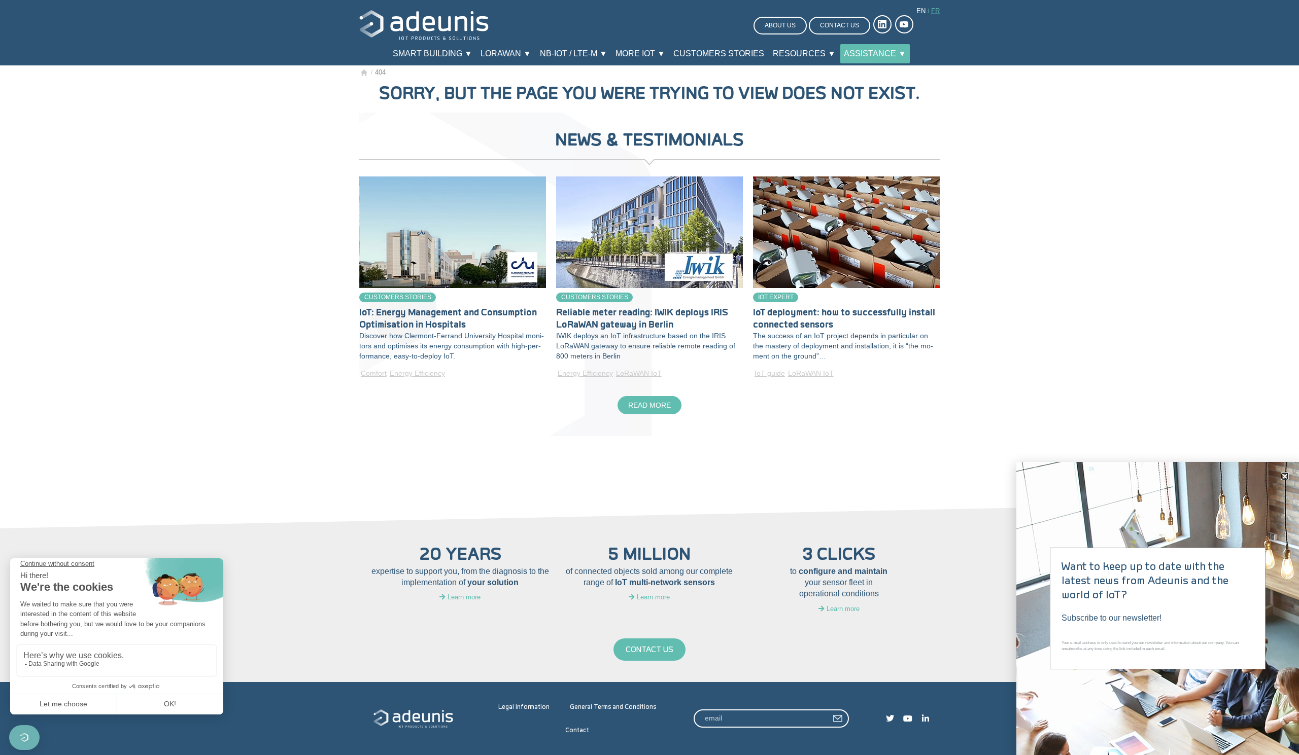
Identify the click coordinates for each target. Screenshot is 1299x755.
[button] (1285, 476)
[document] (649, 377)
